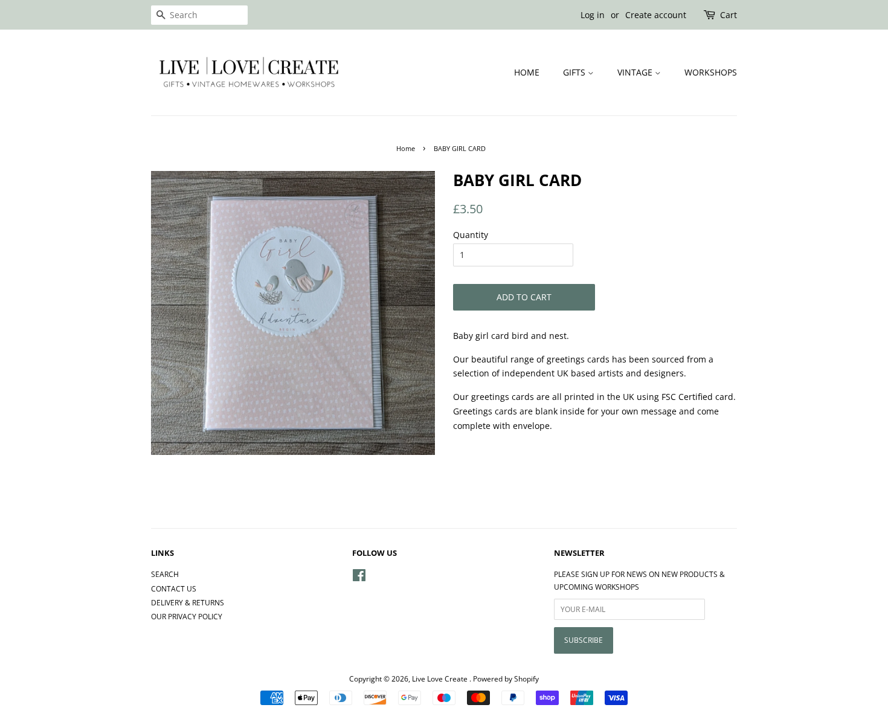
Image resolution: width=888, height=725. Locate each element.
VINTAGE (636, 72)
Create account (655, 15)
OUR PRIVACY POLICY (186, 616)
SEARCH (165, 574)
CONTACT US (173, 588)
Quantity (470, 234)
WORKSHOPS (710, 72)
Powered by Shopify (506, 678)
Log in (593, 15)
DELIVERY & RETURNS (187, 602)
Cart (728, 15)
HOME (526, 72)
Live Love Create (440, 678)
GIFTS (575, 72)
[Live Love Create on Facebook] (359, 577)
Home (405, 148)
